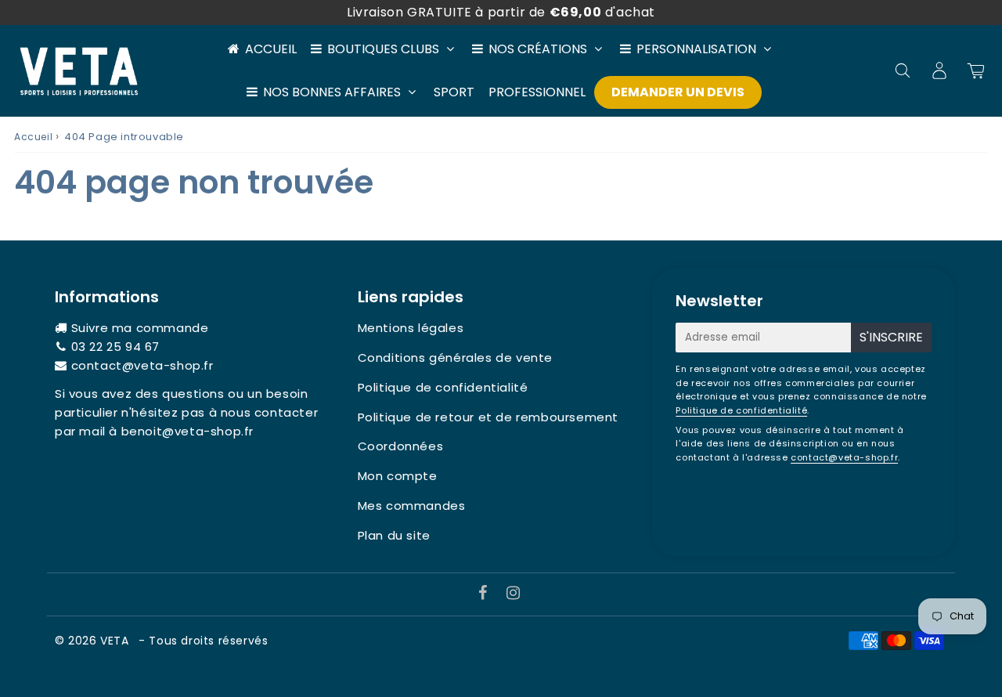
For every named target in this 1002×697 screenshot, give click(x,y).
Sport (454, 92)
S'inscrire (891, 337)
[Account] (939, 70)
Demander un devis (677, 92)
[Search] (902, 70)
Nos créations (537, 49)
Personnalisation (696, 49)
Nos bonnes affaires (332, 92)
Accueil (271, 49)
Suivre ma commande (140, 328)
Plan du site (394, 535)
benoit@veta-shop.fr (187, 431)
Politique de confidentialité (443, 387)
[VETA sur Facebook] (485, 594)
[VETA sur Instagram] (513, 594)
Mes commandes (412, 505)
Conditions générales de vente (455, 357)
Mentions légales (411, 328)
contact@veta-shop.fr (142, 365)
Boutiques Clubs (383, 49)
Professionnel (537, 92)
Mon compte (398, 476)
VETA (116, 640)
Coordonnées (401, 446)
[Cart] (975, 70)
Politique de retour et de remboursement (488, 417)
